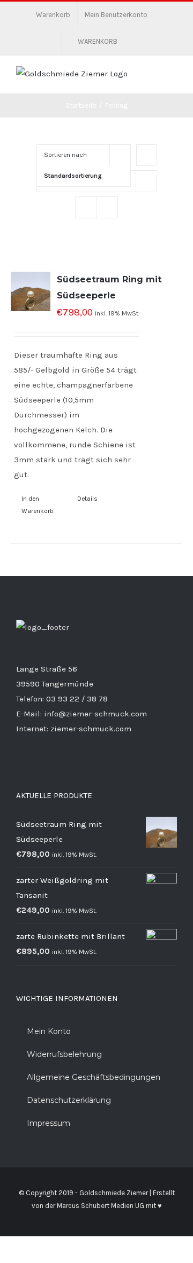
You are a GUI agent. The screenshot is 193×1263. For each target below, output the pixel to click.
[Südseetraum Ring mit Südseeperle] (30, 291)
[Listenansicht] (106, 207)
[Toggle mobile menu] (172, 77)
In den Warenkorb (37, 504)
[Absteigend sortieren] (146, 155)
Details (87, 498)
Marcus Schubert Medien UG (100, 1206)
